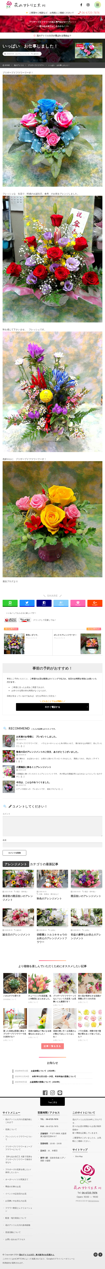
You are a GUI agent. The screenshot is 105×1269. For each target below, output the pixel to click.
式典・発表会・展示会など (49, 894)
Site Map (79, 1156)
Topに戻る (52, 1102)
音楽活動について (13, 1232)
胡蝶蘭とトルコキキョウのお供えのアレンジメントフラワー (52, 938)
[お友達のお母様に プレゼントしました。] (9, 741)
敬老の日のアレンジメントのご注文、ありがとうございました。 (48, 751)
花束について (11, 1129)
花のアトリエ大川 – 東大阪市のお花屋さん (36, 1255)
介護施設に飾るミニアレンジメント (33, 767)
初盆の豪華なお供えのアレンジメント (86, 936)
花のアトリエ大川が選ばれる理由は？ (54, 35)
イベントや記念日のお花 (15, 1193)
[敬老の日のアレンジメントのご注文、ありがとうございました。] (9, 756)
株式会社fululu (93, 1201)
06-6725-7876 (52, 1119)
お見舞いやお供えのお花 (15, 1201)
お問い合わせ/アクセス (15, 1239)
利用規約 (6, 1263)
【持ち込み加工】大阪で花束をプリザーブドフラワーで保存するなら (18, 1159)
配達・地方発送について (15, 1218)
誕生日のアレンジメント (16, 934)
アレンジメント (24, 54)
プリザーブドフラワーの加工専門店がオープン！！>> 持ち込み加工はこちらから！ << (52, 24)
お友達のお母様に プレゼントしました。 (37, 736)
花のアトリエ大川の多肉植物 (17, 1225)
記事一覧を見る (52, 1046)
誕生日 (36, 54)
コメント (6, 814)
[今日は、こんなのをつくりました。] (9, 787)
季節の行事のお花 (13, 1186)
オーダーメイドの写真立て (16, 1179)
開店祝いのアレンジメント (86, 895)
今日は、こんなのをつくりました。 (33, 782)
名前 (4, 840)
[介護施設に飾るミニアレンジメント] (9, 771)
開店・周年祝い (22, 891)
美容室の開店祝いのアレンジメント (18, 897)
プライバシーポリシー (64, 1259)
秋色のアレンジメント (49, 898)
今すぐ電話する (52, 707)
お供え (53, 930)
